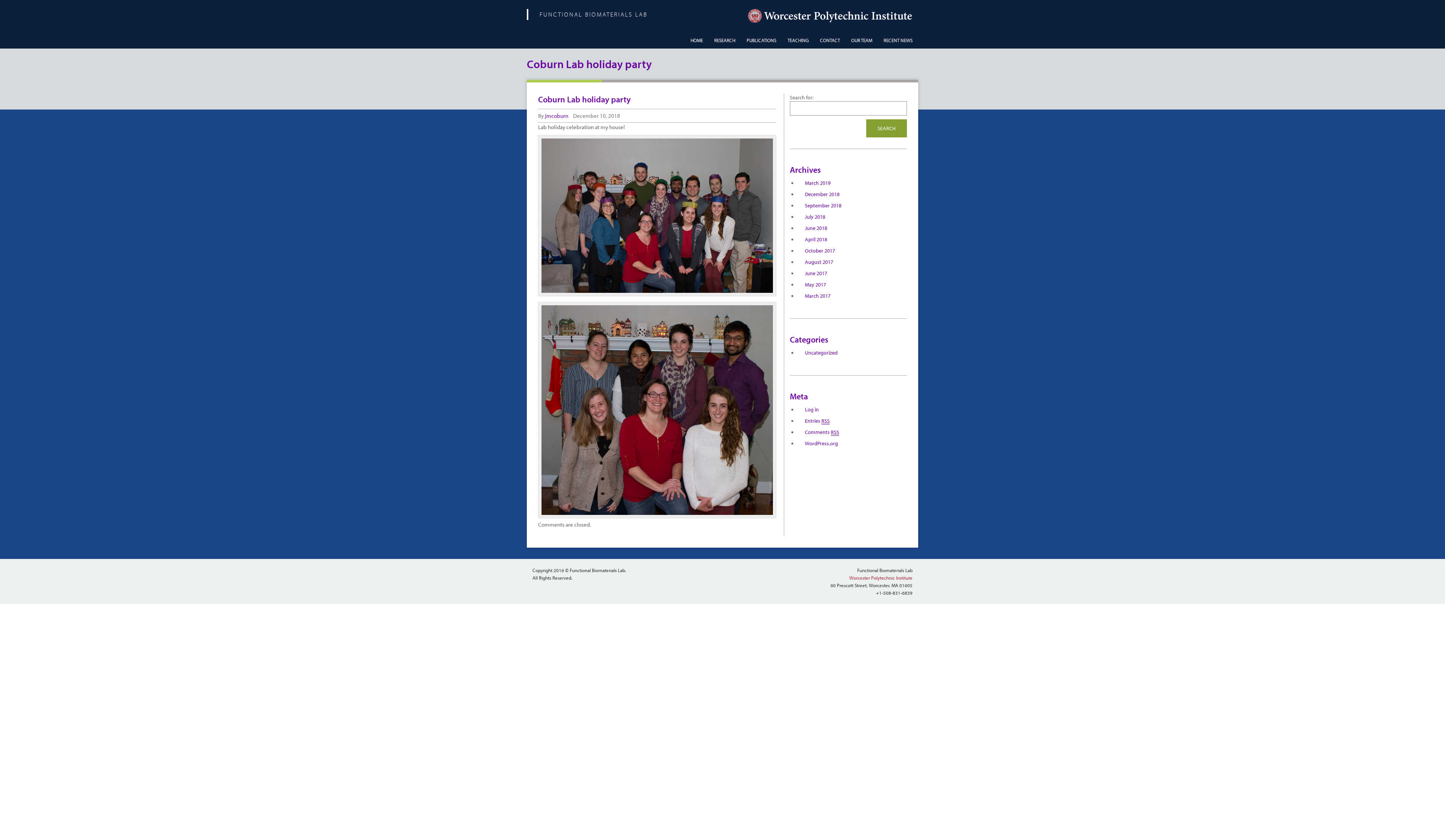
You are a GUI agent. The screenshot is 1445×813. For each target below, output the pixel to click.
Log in (812, 409)
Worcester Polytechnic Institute (881, 578)
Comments (822, 432)
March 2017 (817, 295)
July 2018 (815, 216)
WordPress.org (821, 443)
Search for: (802, 97)
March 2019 (817, 183)
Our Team (861, 40)
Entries (817, 420)
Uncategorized (821, 352)
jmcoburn (556, 115)
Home (697, 40)
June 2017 (816, 273)
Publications (761, 40)
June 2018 (816, 228)
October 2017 (820, 250)
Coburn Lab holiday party (584, 99)
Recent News (898, 40)
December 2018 (822, 194)
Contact (830, 40)
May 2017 (815, 284)
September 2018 (823, 205)
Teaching (798, 40)
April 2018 (816, 239)
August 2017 (819, 262)
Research (724, 40)
